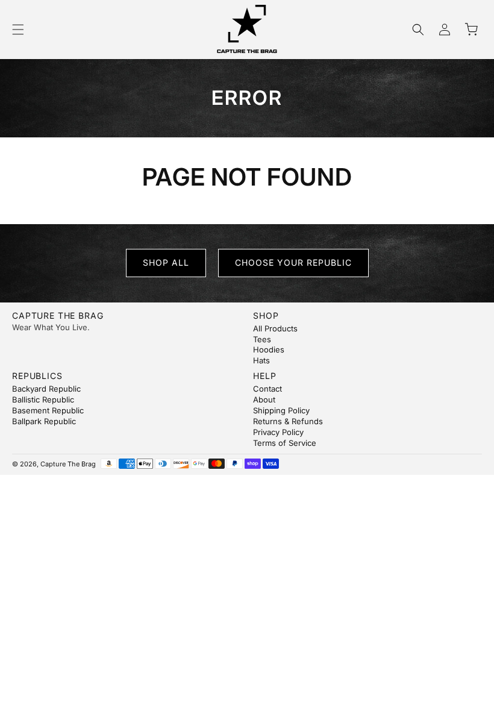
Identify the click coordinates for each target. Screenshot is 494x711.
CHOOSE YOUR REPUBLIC (293, 262)
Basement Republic (48, 410)
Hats (261, 360)
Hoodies (268, 349)
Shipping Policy (281, 410)
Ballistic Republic (43, 399)
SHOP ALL (166, 262)
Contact (267, 388)
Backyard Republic (46, 388)
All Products (275, 328)
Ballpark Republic (44, 421)
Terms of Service (284, 443)
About (264, 399)
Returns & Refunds (288, 421)
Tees (262, 339)
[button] (18, 29)
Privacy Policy (278, 432)
